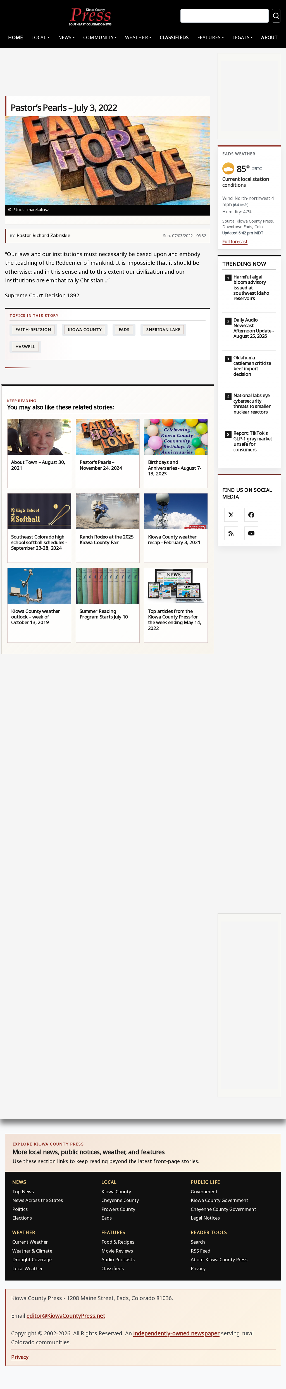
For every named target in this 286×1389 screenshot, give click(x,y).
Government (204, 1191)
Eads (124, 329)
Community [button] (98, 37)
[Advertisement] (249, 729)
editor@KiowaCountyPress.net (66, 1315)
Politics (20, 1209)
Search (198, 1242)
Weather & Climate (32, 1251)
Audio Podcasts (118, 1259)
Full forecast (234, 242)
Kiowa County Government (219, 1200)
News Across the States (37, 1200)
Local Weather (27, 1268)
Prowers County (118, 1209)
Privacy (198, 1268)
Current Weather (30, 1242)
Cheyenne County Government (223, 1209)
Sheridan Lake (163, 329)
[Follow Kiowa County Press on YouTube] (251, 533)
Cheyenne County (120, 1200)
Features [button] (209, 37)
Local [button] (38, 37)
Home (15, 37)
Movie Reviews (117, 1251)
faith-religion (33, 329)
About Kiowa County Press (219, 1259)
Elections (22, 1218)
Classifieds (174, 37)
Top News (23, 1191)
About (269, 37)
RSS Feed (200, 1251)
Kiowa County (85, 329)
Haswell (25, 346)
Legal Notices (205, 1218)
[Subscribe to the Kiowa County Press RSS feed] (231, 533)
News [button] (65, 37)
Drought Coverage (32, 1259)
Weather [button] (136, 37)
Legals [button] (241, 37)
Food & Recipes (117, 1242)
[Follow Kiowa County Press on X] (231, 515)
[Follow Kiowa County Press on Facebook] (251, 515)
